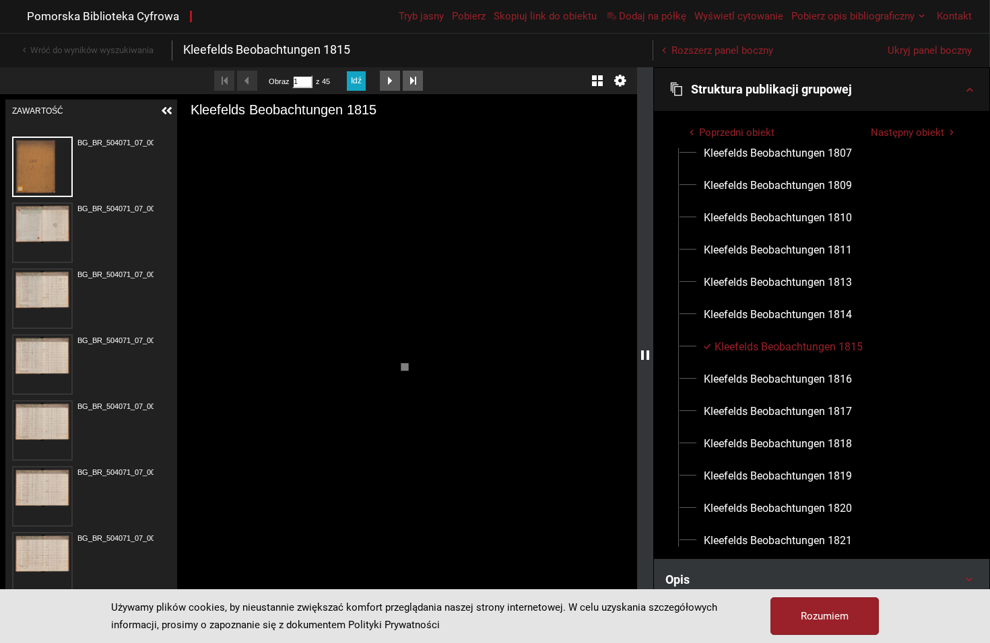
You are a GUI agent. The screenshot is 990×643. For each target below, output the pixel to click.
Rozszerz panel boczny (722, 50)
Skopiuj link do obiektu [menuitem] (545, 16)
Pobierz (469, 16)
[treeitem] (822, 153)
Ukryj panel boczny (930, 50)
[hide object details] (645, 355)
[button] (821, 89)
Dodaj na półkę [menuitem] (652, 16)
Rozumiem (825, 616)
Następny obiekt (907, 132)
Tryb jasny (421, 16)
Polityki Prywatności (394, 625)
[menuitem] (778, 153)
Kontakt (954, 16)
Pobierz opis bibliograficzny (853, 16)
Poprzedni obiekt (736, 132)
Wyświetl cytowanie (738, 16)
